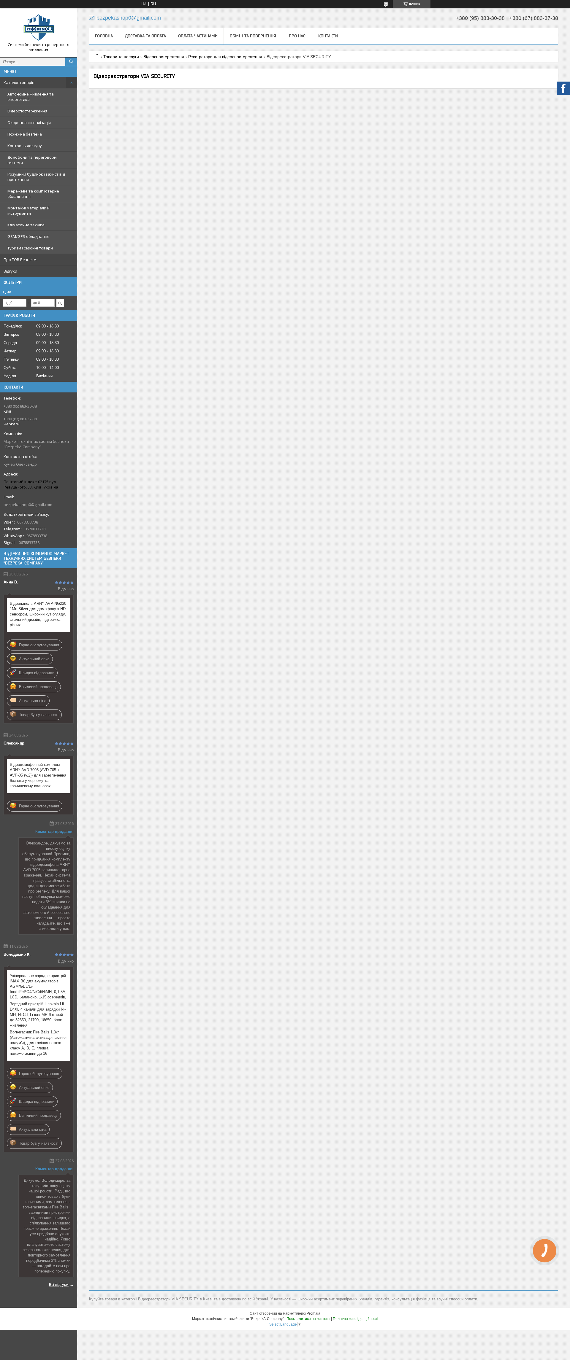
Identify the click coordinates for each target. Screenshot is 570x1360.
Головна (104, 36)
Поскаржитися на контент (308, 1319)
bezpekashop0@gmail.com (28, 504)
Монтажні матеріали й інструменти (28, 210)
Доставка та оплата (145, 36)
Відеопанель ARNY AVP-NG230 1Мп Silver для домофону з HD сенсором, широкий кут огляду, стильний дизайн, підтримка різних (38, 614)
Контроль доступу (24, 145)
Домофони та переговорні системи (32, 160)
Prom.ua (313, 1313)
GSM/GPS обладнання (28, 236)
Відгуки (10, 271)
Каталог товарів (19, 82)
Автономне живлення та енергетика (30, 96)
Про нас (297, 36)
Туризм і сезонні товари (30, 248)
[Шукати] (71, 61)
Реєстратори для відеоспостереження (225, 56)
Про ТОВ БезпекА (20, 259)
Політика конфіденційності (355, 1319)
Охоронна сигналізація (29, 122)
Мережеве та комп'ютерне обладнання (33, 193)
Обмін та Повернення (253, 36)
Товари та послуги (121, 56)
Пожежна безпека (24, 134)
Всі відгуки (59, 1284)
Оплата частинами (198, 36)
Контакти (328, 36)
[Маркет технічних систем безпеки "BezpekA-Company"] (38, 27)
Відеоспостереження (27, 111)
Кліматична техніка (26, 225)
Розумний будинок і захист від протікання (36, 176)
